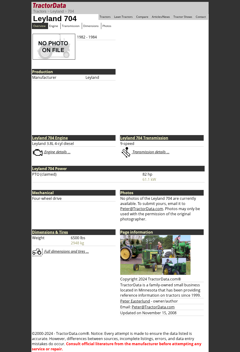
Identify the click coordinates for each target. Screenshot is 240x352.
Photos (106, 26)
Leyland (57, 11)
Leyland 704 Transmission (144, 137)
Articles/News (161, 17)
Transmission (70, 26)
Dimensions (91, 26)
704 (71, 11)
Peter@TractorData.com (141, 208)
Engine (53, 26)
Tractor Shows (182, 17)
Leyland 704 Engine (50, 137)
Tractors (39, 11)
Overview (39, 26)
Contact (201, 17)
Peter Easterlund (135, 301)
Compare (142, 17)
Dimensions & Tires (50, 232)
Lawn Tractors (123, 17)
